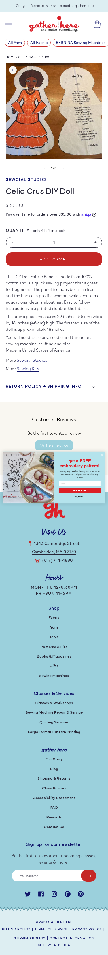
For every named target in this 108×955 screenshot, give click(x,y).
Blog (54, 769)
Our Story (54, 759)
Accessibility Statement (54, 798)
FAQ (54, 807)
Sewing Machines (54, 676)
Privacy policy (87, 929)
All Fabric (39, 42)
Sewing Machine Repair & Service (54, 713)
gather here (60, 922)
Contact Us (54, 827)
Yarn (54, 627)
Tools (54, 637)
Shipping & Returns (54, 778)
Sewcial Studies (26, 180)
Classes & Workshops (54, 703)
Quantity (17, 231)
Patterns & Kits (54, 647)
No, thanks (79, 496)
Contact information (72, 938)
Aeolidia (62, 945)
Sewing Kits (28, 368)
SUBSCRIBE (80, 490)
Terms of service (51, 929)
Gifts (54, 666)
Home (10, 57)
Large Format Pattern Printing (54, 732)
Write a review (54, 445)
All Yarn (15, 42)
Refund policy (16, 929)
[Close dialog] (102, 455)
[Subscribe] (88, 876)
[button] (54, 386)
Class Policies (54, 788)
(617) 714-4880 (57, 560)
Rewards (54, 817)
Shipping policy (30, 938)
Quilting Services (54, 722)
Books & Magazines (54, 656)
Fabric (54, 618)
